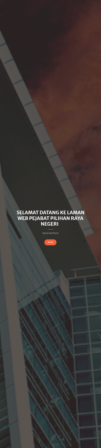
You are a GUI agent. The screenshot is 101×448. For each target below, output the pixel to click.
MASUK (50, 242)
